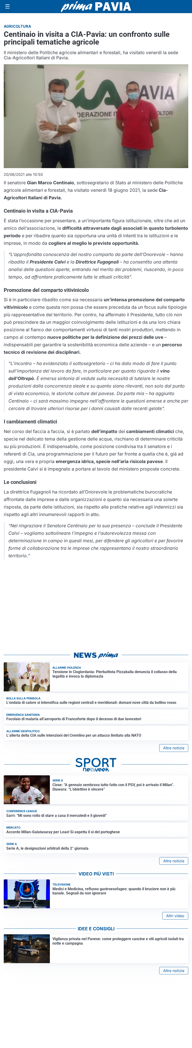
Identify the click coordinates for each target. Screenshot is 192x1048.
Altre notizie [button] (173, 748)
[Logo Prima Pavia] (96, 6)
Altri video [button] (175, 915)
